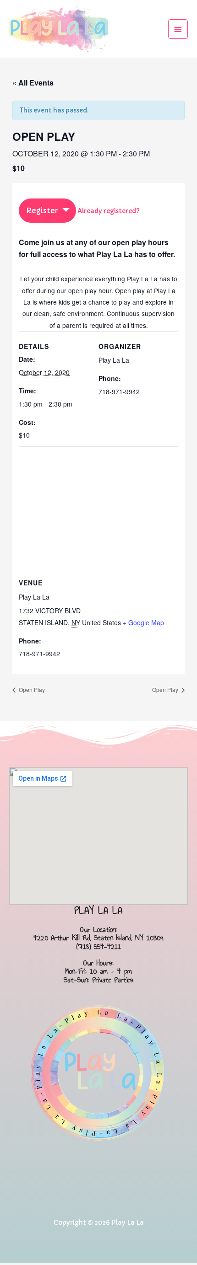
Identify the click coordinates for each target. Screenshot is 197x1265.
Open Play (31, 689)
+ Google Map (143, 622)
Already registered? (108, 211)
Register (42, 210)
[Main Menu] (178, 29)
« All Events (33, 82)
